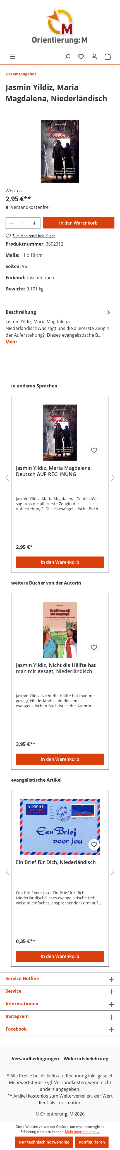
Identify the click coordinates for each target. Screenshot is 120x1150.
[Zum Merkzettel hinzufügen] (94, 450)
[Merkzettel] (81, 56)
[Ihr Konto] (94, 56)
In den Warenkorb (78, 223)
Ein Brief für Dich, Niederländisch (56, 862)
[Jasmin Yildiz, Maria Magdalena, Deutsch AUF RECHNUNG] (60, 433)
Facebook (16, 1029)
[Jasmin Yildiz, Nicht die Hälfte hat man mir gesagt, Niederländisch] (60, 630)
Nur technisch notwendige (44, 1142)
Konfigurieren (92, 1142)
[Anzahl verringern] (11, 223)
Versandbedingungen (35, 1059)
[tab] (59, 327)
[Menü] (12, 56)
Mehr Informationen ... (82, 1131)
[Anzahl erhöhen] (34, 223)
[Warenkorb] (107, 56)
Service (13, 991)
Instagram (17, 1016)
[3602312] (60, 151)
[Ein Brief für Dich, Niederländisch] (60, 827)
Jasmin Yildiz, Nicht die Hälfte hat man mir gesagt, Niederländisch (56, 668)
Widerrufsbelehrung (86, 1059)
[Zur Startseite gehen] (60, 27)
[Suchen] (67, 56)
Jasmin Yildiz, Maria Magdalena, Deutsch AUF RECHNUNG (54, 471)
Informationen (22, 1004)
